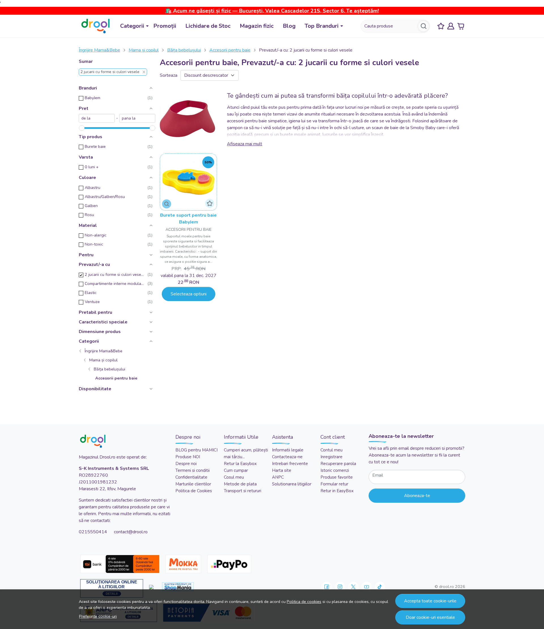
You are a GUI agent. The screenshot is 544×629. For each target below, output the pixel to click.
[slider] (81, 128)
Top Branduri (322, 26)
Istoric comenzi (334, 470)
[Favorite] (440, 26)
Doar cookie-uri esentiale (430, 617)
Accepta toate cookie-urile (430, 601)
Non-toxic (94, 244)
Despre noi (186, 463)
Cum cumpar (236, 470)
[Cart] (460, 26)
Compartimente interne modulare (114, 283)
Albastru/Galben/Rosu (105, 196)
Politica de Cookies (193, 491)
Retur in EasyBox (337, 491)
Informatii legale (287, 450)
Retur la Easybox (240, 463)
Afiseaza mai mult (244, 144)
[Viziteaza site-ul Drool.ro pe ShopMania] (178, 586)
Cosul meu (234, 477)
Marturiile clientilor (193, 484)
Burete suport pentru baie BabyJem (188, 218)
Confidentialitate (191, 477)
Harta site (281, 470)
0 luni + (92, 167)
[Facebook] (327, 587)
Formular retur (334, 484)
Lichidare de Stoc (208, 26)
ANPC (278, 477)
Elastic (91, 292)
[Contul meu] (450, 26)
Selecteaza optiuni (189, 294)
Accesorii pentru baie (229, 50)
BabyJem (92, 98)
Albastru (92, 187)
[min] (97, 118)
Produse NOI (187, 457)
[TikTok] (380, 587)
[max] (137, 118)
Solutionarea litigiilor (291, 484)
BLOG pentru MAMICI (196, 450)
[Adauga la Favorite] (209, 203)
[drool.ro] (95, 26)
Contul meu (331, 450)
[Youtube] (367, 587)
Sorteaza (168, 75)
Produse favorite (336, 477)
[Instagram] (340, 587)
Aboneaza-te (417, 495)
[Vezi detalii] (166, 204)
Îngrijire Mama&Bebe (99, 50)
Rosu (89, 215)
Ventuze (92, 301)
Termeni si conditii (192, 470)
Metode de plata (240, 484)
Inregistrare (331, 457)
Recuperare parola (338, 463)
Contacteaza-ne (287, 457)
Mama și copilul (144, 50)
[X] (353, 587)
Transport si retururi (242, 491)
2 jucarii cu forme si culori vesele (109, 71)
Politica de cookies (304, 601)
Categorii (132, 26)
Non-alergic (96, 235)
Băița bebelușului (184, 50)
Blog (289, 26)
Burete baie (95, 146)
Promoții (164, 26)
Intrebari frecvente (290, 463)
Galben (91, 205)
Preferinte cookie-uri (98, 616)
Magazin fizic (257, 26)
